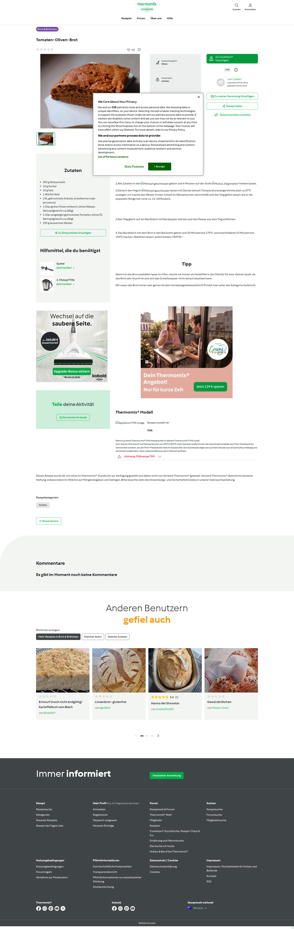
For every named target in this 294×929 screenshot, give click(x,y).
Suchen (211, 803)
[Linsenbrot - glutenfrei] (119, 670)
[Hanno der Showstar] (175, 670)
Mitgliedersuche (216, 820)
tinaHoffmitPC (165, 709)
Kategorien (43, 814)
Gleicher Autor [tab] (93, 636)
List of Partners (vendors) (113, 156)
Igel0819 (105, 707)
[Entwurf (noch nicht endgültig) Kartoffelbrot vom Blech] (62, 670)
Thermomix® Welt (161, 814)
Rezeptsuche (44, 809)
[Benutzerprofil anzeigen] (221, 82)
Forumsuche (214, 814)
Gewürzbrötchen (219, 702)
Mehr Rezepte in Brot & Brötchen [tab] (58, 636)
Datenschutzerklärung (163, 866)
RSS (209, 881)
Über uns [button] (156, 18)
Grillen (43, 505)
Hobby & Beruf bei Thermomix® (169, 851)
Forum (154, 803)
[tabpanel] (147, 693)
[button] (237, 7)
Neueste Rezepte (46, 820)
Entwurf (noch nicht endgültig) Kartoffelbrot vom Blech (60, 704)
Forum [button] (141, 18)
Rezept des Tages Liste (49, 825)
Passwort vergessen (105, 820)
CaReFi (237, 79)
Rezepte (155, 825)
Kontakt (211, 876)
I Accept (159, 166)
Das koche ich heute (162, 846)
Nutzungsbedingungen (49, 866)
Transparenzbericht (105, 872)
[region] (148, 134)
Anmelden (99, 809)
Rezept (40, 803)
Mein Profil (116, 803)
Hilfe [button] (170, 18)
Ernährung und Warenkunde (167, 840)
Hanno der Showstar (165, 703)
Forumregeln (44, 872)
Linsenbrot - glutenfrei (110, 702)
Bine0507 (49, 712)
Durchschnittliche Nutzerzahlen (112, 866)
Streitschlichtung (103, 887)
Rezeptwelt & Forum (162, 809)
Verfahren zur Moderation (52, 877)
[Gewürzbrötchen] (231, 670)
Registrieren (100, 814)
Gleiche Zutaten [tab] (117, 636)
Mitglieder (156, 820)
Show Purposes (134, 166)
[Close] (198, 97)
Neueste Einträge (103, 825)
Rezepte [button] (126, 18)
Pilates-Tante (220, 707)
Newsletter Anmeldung (167, 775)
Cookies (155, 872)
